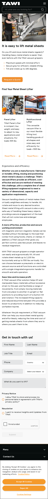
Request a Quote (12, 79)
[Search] (43, 9)
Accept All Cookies (24, 482)
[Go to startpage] (11, 3)
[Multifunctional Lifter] (35, 105)
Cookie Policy (24, 474)
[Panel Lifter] (12, 105)
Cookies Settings (24, 494)
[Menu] (45, 3)
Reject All (24, 488)
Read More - (13, 156)
